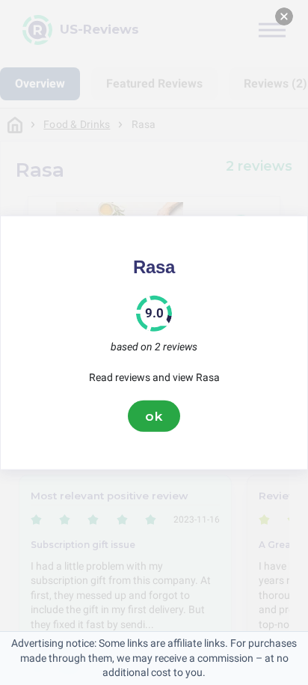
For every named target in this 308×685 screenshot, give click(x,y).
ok (154, 415)
